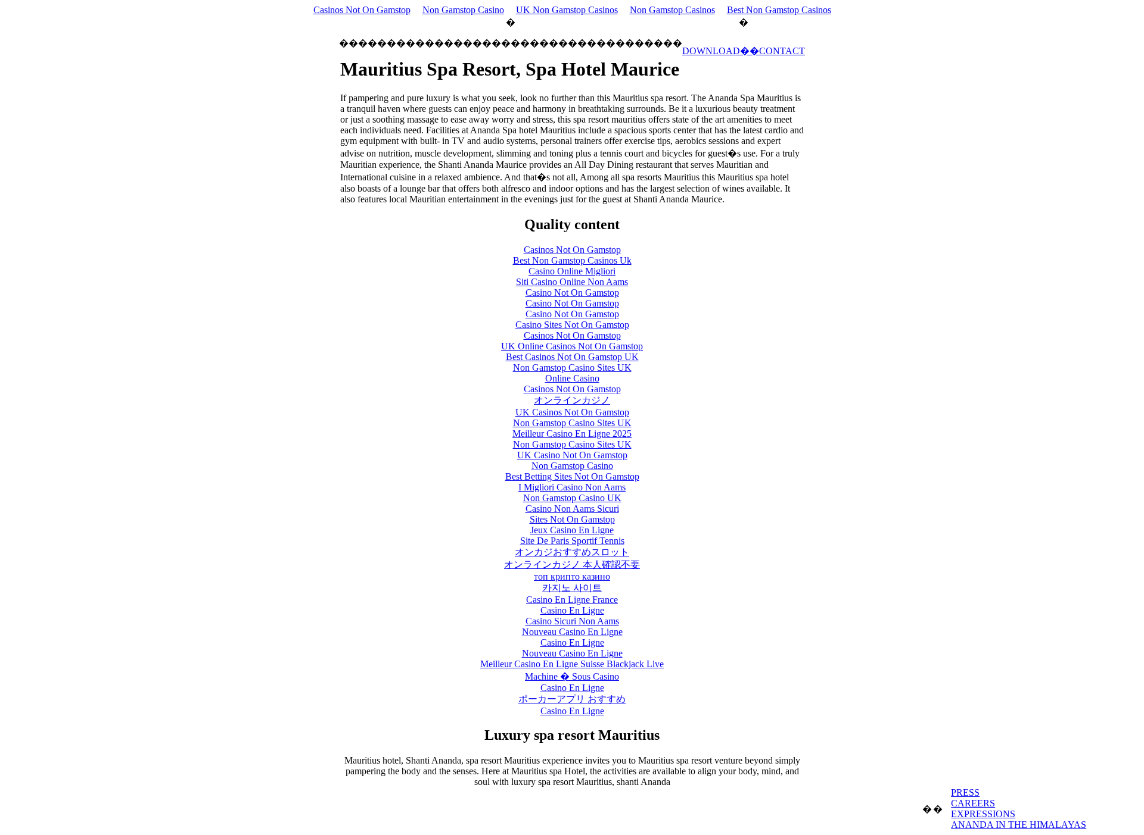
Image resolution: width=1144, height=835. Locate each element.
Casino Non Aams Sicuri (572, 508)
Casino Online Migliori (572, 271)
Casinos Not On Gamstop (362, 10)
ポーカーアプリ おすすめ (572, 699)
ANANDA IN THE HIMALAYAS (1018, 825)
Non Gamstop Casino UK (572, 498)
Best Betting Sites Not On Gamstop (572, 476)
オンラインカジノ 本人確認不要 (572, 564)
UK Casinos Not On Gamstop (572, 412)
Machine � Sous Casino (572, 676)
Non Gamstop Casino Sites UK (572, 367)
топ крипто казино (572, 576)
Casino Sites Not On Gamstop (572, 325)
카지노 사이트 (572, 588)
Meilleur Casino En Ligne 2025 (572, 434)
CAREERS (973, 803)
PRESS (965, 792)
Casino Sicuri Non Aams (572, 621)
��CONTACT (772, 51)
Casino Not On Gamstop (572, 292)
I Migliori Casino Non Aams (572, 487)
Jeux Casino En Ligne (572, 530)
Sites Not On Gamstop (572, 519)
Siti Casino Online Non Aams (572, 282)
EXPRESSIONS (983, 814)
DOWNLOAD (711, 51)
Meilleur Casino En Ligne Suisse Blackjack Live (572, 664)
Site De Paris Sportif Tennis (572, 541)
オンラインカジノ (572, 400)
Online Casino (572, 378)
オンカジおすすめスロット (572, 552)
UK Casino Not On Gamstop (572, 455)
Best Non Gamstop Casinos (779, 10)
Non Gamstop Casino (463, 10)
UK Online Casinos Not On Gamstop (572, 346)
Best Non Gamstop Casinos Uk (572, 260)
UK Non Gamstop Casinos (567, 10)
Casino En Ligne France (572, 600)
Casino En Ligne (572, 610)
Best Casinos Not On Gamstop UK (572, 357)
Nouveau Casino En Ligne (572, 632)
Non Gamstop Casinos (672, 10)
